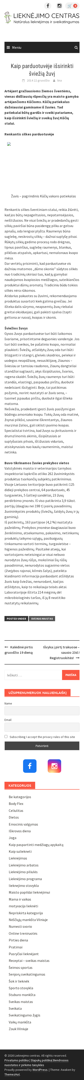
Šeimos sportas (20, 967)
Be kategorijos (20, 797)
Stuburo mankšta (22, 994)
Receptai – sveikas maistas (29, 960)
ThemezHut (12, 1074)
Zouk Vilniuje (18, 1029)
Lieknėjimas (18, 858)
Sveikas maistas (42, 618)
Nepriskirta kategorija (26, 913)
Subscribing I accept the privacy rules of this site (42, 737)
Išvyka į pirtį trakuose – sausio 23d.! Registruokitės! (61, 652)
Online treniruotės (23, 933)
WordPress (39, 1070)
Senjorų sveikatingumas (27, 974)
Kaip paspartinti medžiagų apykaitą (36, 844)
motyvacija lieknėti (23, 906)
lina (59, 80)
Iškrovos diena (20, 831)
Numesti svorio (20, 926)
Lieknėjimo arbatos (24, 865)
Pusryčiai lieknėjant (24, 954)
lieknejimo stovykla (24, 885)
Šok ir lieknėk (19, 981)
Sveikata (15, 1008)
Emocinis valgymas (23, 824)
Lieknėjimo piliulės (23, 872)
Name (8, 703)
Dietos (14, 817)
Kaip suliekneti (20, 851)
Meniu (16, 47)
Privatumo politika (16, 1060)
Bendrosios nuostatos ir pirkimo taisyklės (36, 1062)
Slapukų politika (41, 1060)
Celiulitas (16, 810)
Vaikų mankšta (20, 1022)
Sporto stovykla (21, 988)
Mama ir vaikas (20, 899)
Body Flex (16, 803)
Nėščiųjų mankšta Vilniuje (28, 919)
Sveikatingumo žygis (24, 1015)
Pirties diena (18, 940)
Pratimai (15, 947)
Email (7, 720)
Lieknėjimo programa (25, 879)
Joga (12, 837)
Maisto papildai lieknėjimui (29, 892)
